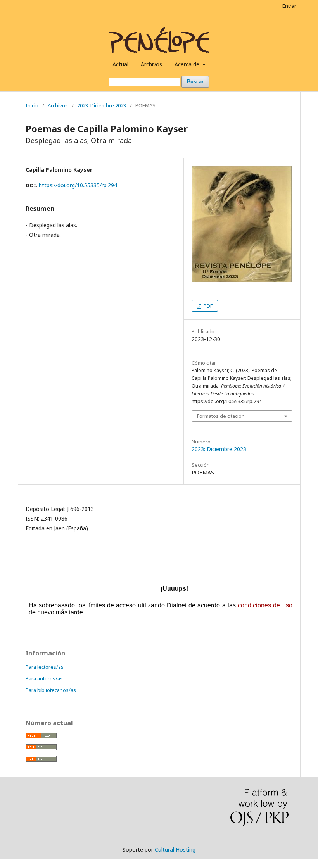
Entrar (289, 5)
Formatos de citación (221, 415)
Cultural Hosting (175, 849)
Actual (120, 64)
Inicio (32, 105)
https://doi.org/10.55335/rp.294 (78, 185)
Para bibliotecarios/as (51, 690)
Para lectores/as (45, 666)
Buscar (195, 82)
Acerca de (188, 64)
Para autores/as (44, 678)
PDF (207, 305)
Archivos (151, 64)
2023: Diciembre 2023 (101, 105)
